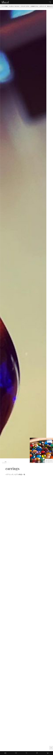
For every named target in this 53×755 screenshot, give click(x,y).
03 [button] (8, 461)
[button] (47, 461)
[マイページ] (5, 753)
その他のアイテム (34, 6)
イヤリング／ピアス (25, 6)
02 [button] (5, 461)
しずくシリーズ (43, 6)
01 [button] (3, 461)
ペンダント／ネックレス (14, 6)
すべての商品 (5, 6)
